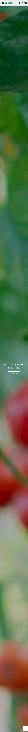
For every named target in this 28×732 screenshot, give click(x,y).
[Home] (9, 3)
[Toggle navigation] (3, 3)
